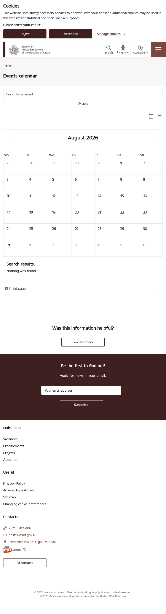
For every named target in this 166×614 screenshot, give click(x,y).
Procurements (13, 446)
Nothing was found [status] (21, 267)
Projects (9, 453)
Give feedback (83, 342)
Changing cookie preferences (24, 504)
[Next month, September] (157, 137)
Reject (25, 34)
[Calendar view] (151, 116)
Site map (9, 497)
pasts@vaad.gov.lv (22, 535)
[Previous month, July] (9, 137)
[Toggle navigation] (158, 49)
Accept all (71, 34)
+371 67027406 (20, 528)
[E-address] (12, 549)
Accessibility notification (20, 490)
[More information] (24, 549)
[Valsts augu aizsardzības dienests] (29, 49)
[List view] (160, 116)
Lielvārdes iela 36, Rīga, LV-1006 (32, 542)
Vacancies (10, 439)
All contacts (25, 563)
